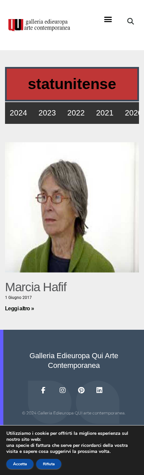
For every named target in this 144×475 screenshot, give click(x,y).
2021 (105, 112)
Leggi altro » (19, 308)
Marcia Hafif (35, 287)
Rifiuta (49, 464)
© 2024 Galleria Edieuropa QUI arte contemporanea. (73, 412)
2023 (47, 112)
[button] (107, 19)
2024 (18, 112)
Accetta (20, 464)
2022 (76, 112)
